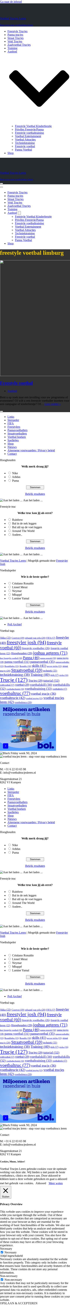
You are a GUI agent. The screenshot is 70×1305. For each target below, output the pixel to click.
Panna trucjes (15, 34)
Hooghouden (21, 653)
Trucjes (35, 680)
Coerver (18, 638)
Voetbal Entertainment (28, 136)
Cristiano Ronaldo (23, 583)
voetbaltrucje (12, 698)
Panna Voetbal (23, 149)
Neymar (17, 591)
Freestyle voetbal (25, 146)
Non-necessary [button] (9, 1276)
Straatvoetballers (17, 433)
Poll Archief (14, 624)
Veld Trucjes (14, 41)
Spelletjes (13, 440)
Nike (15, 473)
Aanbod (12, 391)
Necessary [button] (6, 1248)
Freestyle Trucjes (17, 31)
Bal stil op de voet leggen (27, 527)
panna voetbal (16, 662)
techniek (50, 670)
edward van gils (35, 637)
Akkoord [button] (40, 1183)
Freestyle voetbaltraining (29, 132)
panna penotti (48, 658)
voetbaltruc (15, 693)
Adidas (16, 476)
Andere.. (17, 534)
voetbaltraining (38, 688)
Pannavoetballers (17, 430)
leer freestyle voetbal (11, 658)
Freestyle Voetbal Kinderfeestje (33, 126)
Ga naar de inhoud (11, 1)
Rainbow (17, 519)
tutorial (51, 680)
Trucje (14, 680)
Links (10, 416)
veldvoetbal (7, 685)
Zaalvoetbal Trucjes (19, 44)
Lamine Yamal (20, 598)
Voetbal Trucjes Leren (13, 560)
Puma (15, 480)
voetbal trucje (43, 693)
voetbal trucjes (34, 698)
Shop (10, 153)
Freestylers (13, 426)
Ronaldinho (11, 666)
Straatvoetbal (26, 670)
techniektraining (15, 675)
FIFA (10, 423)
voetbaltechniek (15, 689)
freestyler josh (26, 642)
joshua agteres (50, 652)
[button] (39, 88)
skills (39, 666)
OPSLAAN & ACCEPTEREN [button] (19, 1303)
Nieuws (12, 447)
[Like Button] (1, 411)
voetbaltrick (59, 689)
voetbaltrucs (23, 702)
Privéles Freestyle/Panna (29, 129)
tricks (63, 675)
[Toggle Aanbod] (19, 213)
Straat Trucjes (15, 38)
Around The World (23, 531)
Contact (12, 453)
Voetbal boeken (16, 436)
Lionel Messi (19, 587)
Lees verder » (53, 404)
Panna (31, 657)
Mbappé (17, 594)
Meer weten (56, 1183)
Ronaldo (25, 666)
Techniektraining (25, 142)
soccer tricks (54, 666)
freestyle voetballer (36, 648)
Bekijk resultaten (35, 493)
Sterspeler (13, 420)
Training (12, 48)
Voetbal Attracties (25, 139)
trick (54, 675)
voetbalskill (41, 685)
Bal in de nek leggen (24, 523)
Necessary (10, 1252)
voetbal (22, 685)
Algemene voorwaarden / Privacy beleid (31, 450)
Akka (5, 637)
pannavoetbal (42, 662)
